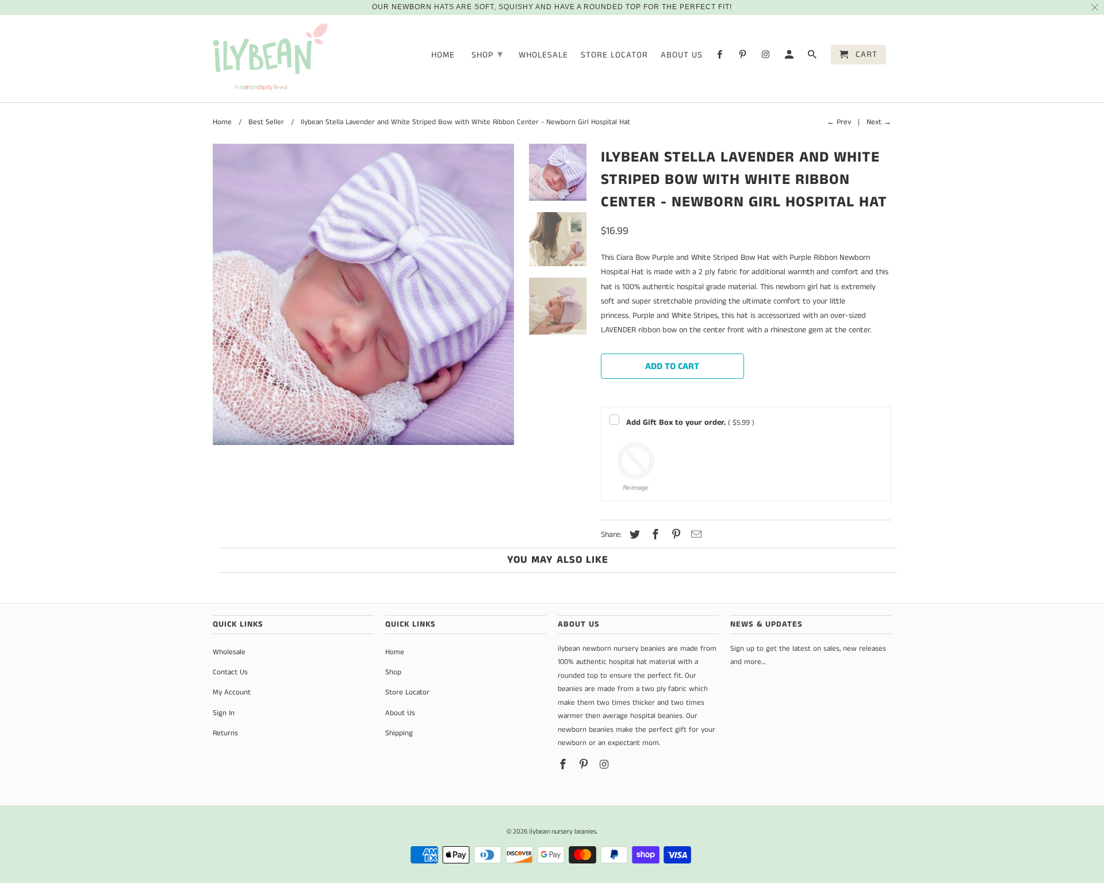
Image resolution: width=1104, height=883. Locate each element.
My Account (232, 692)
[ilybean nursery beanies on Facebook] (720, 56)
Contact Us (230, 672)
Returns (225, 733)
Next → (879, 122)
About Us (682, 55)
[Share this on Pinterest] (674, 535)
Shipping (399, 733)
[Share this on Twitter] (633, 535)
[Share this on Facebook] (654, 535)
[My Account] (790, 56)
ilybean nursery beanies (562, 831)
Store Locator (614, 55)
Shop (487, 54)
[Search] (813, 56)
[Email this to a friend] (694, 535)
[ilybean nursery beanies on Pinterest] (743, 56)
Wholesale (543, 55)
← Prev (839, 122)
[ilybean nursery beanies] (270, 59)
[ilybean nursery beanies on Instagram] (766, 56)
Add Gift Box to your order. (690, 422)
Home (443, 55)
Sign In (224, 713)
